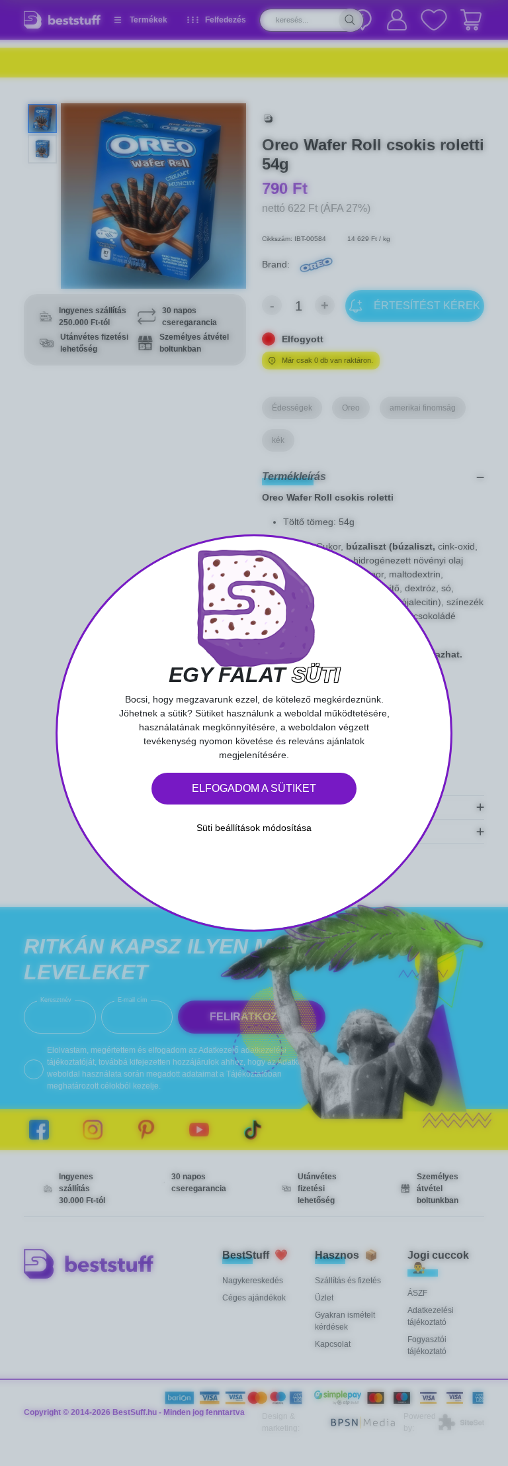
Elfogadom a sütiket (254, 788)
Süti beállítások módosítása (254, 827)
